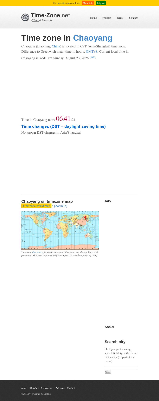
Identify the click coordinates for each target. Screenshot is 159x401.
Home (93, 18)
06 (59, 118)
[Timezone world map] (36, 206)
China (35, 20)
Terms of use (47, 387)
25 (73, 119)
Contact (133, 18)
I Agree (101, 3)
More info (88, 3)
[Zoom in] (60, 206)
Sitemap (60, 387)
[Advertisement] (79, 88)
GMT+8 (91, 51)
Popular (106, 18)
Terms (120, 18)
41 (67, 118)
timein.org (37, 252)
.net (50, 15)
